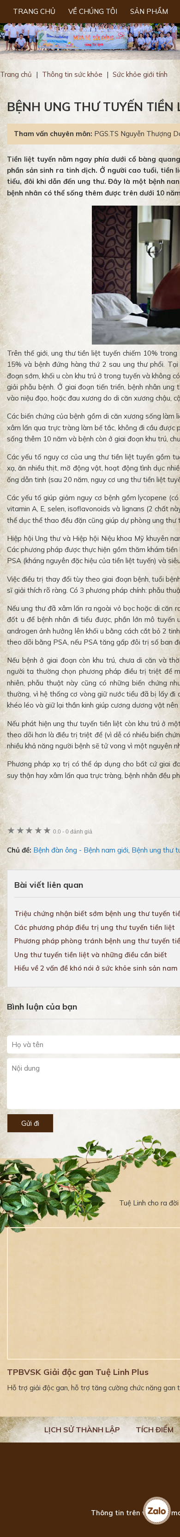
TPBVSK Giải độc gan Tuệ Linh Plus (78, 1372)
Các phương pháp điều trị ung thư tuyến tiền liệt (94, 927)
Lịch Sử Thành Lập (82, 1429)
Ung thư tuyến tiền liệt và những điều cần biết (90, 954)
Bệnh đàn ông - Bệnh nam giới (80, 850)
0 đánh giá (72, 831)
